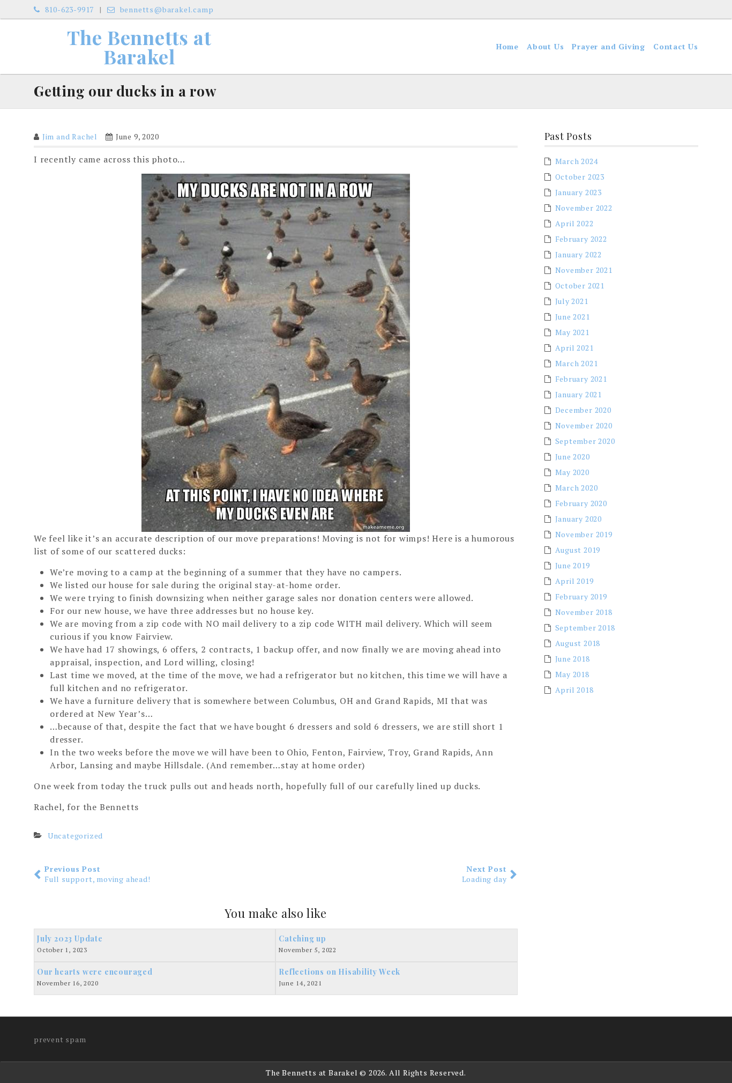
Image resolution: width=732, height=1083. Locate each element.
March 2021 (576, 363)
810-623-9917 (68, 9)
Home (507, 46)
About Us (545, 46)
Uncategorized (75, 835)
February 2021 (581, 379)
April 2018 (574, 690)
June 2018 (572, 659)
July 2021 (571, 301)
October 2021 (580, 285)
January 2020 (578, 519)
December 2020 (583, 410)
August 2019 (578, 550)
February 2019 (581, 596)
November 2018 (584, 612)
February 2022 (581, 239)
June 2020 (572, 456)
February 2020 (581, 503)
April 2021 (574, 348)
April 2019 (574, 581)
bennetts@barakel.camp (165, 9)
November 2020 (584, 425)
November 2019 (584, 534)
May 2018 (572, 674)
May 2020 (572, 472)
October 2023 (580, 177)
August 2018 (578, 643)
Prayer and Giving (608, 46)
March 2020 (576, 488)
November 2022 (584, 208)
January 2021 (578, 394)
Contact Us (675, 46)
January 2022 (578, 254)
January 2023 (578, 192)
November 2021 (584, 270)
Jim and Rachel (70, 136)
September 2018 (585, 627)
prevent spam (60, 1039)
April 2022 (574, 223)
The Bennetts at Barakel (139, 46)
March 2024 (576, 161)
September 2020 (585, 441)
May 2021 (572, 332)
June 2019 (572, 565)
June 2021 (572, 316)
